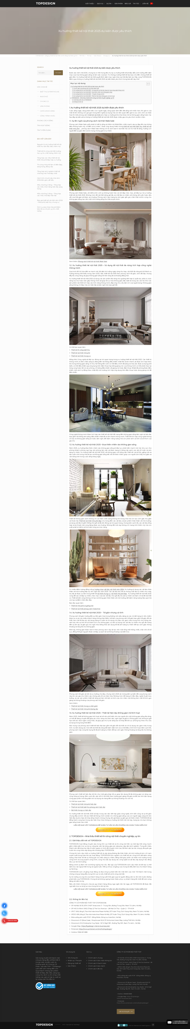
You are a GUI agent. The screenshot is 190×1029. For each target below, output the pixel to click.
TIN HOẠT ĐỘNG (43, 125)
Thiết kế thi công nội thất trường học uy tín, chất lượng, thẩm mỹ (49, 152)
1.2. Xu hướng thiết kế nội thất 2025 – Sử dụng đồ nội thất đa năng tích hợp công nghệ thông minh (98, 90)
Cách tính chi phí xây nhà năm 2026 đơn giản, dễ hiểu (48, 179)
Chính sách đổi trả (95, 969)
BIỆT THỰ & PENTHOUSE (49, 92)
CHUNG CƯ (44, 101)
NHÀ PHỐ (44, 97)
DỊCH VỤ (100, 3)
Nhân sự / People (75, 960)
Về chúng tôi (73, 958)
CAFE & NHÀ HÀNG (47, 111)
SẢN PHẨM (119, 3)
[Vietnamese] (151, 3)
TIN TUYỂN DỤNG (44, 130)
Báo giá (128, 3)
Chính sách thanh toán (97, 963)
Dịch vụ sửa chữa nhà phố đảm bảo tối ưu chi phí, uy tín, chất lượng (48, 209)
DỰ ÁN (108, 3)
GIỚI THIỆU (89, 3)
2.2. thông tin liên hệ (77, 101)
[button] (177, 1022)
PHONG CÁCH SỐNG (45, 121)
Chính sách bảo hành (96, 966)
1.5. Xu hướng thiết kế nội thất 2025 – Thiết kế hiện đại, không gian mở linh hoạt (93, 96)
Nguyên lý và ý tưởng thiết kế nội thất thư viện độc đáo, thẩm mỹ (49, 145)
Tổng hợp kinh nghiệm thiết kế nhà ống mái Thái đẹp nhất (48, 172)
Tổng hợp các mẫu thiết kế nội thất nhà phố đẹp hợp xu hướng (49, 159)
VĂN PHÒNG (45, 106)
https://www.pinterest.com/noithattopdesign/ (132, 1003)
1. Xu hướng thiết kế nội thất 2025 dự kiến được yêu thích (87, 86)
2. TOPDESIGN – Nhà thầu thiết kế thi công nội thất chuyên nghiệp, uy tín (92, 98)
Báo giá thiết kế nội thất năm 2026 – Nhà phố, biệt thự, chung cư (50, 201)
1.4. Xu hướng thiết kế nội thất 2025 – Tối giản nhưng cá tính (88, 94)
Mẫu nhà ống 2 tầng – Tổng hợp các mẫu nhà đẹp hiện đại (49, 195)
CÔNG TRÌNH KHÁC (47, 116)
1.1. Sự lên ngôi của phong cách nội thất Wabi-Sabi (85, 88)
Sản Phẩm (72, 966)
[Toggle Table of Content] (147, 84)
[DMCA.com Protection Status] (123, 1024)
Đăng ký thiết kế (74, 963)
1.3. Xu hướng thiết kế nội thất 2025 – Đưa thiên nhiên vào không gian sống (92, 92)
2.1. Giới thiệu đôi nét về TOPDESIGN (82, 100)
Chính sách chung (95, 958)
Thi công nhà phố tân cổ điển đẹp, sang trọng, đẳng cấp (49, 166)
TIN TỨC (136, 3)
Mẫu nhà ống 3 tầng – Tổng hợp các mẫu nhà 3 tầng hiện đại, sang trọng (49, 187)
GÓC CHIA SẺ (42, 87)
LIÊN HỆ (145, 3)
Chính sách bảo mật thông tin (100, 960)
